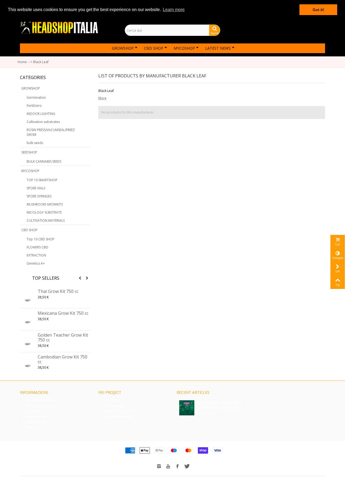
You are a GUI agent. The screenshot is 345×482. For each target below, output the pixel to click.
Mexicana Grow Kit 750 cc (63, 313)
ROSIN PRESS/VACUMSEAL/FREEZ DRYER (51, 132)
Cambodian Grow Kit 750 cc (62, 359)
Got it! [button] (318, 10)
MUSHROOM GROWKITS (45, 204)
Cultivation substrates (43, 121)
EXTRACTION (36, 255)
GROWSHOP (123, 48)
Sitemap (30, 427)
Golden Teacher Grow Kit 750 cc (63, 337)
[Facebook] (177, 466)
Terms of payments (39, 406)
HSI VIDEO (110, 400)
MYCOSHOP (184, 48)
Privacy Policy (34, 416)
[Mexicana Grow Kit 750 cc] (27, 319)
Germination (36, 97)
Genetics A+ (36, 263)
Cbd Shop (153, 48)
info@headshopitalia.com (299, 30)
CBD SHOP (29, 230)
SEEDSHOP (29, 152)
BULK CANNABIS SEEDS (44, 161)
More (102, 98)
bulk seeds (35, 143)
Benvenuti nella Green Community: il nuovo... (219, 405)
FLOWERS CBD (37, 247)
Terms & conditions (39, 400)
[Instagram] (159, 466)
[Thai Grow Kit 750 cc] (27, 297)
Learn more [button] (174, 9)
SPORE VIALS (36, 188)
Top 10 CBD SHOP (40, 239)
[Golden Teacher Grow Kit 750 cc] (27, 341)
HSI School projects (117, 411)
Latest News (218, 48)
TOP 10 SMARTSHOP (42, 180)
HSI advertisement (116, 416)
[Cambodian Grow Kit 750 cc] (27, 363)
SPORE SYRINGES (39, 196)
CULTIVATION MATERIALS (46, 220)
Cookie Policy (34, 422)
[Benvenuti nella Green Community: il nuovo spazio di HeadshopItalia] (186, 407)
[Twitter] (186, 466)
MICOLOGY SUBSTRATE (44, 212)
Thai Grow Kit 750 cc (58, 291)
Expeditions (33, 411)
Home (22, 62)
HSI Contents (112, 406)
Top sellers (45, 278)
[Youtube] (168, 466)
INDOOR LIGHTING (41, 113)
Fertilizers (34, 105)
